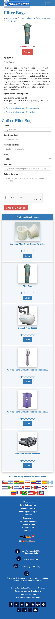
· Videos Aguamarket (28, 521)
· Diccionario (35, 591)
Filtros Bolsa (11, 20)
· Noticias (41, 588)
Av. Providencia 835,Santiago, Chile (31, 552)
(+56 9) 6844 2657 (31, 559)
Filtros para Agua (42, 18)
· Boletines (27, 515)
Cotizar (27, 52)
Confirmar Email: (11, 135)
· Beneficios (27, 502)
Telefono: (8, 164)
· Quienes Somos (27, 508)
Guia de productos (25, 18)
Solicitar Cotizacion (16, 207)
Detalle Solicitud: (11, 174)
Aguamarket (11, 18)
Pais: (6, 154)
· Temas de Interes (22, 591)
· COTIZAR (27, 531)
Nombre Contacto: (12, 144)
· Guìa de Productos (27, 505)
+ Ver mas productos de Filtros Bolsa (19, 111)
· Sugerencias (27, 518)
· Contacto (14, 588)
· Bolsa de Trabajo (27, 524)
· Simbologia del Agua (27, 512)
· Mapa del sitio (27, 528)
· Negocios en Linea (27, 594)
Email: (6, 125)
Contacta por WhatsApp (31, 567)
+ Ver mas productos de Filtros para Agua (21, 107)
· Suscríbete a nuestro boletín (28, 597)
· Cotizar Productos (28, 588)
